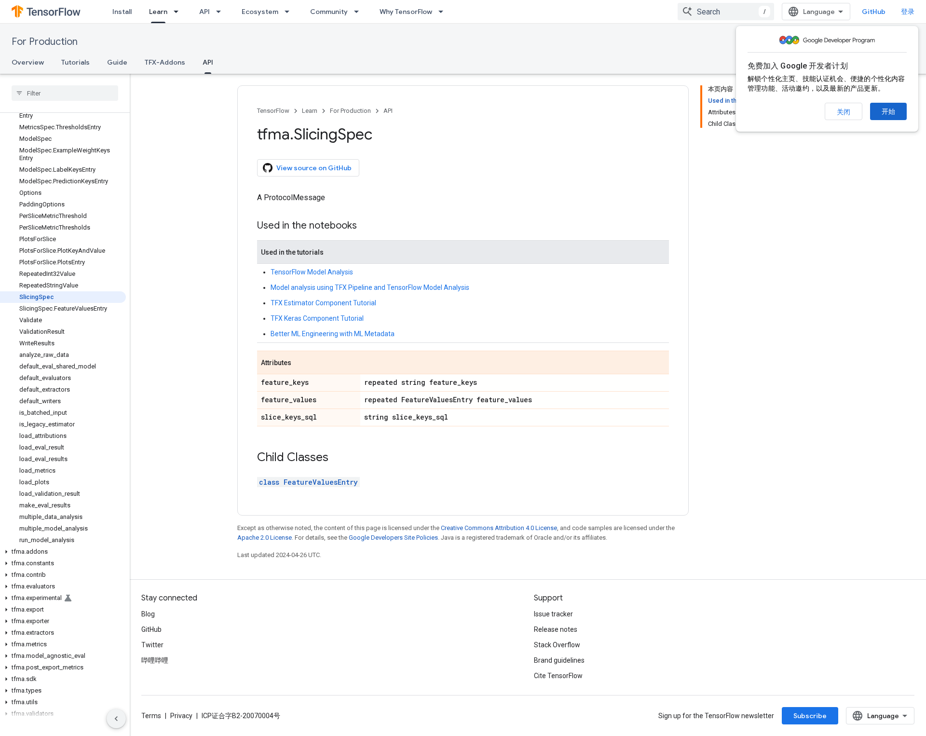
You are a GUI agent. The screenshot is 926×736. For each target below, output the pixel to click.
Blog (148, 614)
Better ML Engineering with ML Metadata (333, 334)
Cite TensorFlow (558, 676)
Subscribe (810, 715)
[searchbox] (65, 93)
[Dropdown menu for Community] (359, 11)
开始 (888, 111)
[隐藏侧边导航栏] (116, 718)
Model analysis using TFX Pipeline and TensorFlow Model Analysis (370, 287)
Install (122, 11)
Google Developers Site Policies (393, 537)
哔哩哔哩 (154, 660)
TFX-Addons (165, 62)
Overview (28, 62)
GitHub (873, 11)
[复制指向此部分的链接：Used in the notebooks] (366, 226)
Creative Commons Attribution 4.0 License (499, 528)
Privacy (181, 716)
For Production (45, 42)
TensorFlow (273, 110)
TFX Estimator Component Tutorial (323, 303)
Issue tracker (553, 614)
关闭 (843, 112)
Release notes (555, 629)
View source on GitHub (314, 168)
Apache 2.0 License (264, 537)
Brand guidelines (559, 660)
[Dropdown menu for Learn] (179, 11)
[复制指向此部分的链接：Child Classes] (338, 458)
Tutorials (75, 62)
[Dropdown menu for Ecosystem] (289, 11)
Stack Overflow (557, 645)
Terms (151, 716)
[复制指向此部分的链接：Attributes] (301, 363)
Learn (158, 11)
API (204, 11)
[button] (63, 552)
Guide (117, 62)
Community (329, 11)
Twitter (152, 645)
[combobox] (726, 11)
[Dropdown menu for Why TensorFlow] (443, 11)
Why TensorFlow (406, 11)
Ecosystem (260, 11)
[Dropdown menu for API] (221, 11)
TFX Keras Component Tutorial (317, 318)
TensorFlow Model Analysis (312, 272)
